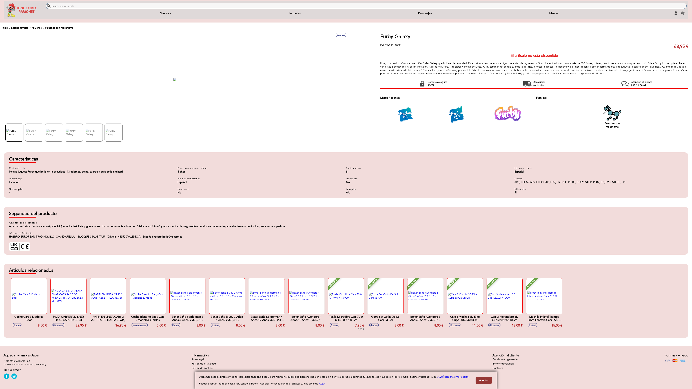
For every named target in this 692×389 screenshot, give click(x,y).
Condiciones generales (505, 359)
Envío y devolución (503, 363)
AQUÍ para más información (453, 377)
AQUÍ (322, 383)
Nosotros (165, 13)
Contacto (498, 368)
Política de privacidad (204, 363)
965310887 (14, 370)
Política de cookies (202, 368)
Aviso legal (198, 359)
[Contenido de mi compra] (683, 13)
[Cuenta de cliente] (675, 13)
